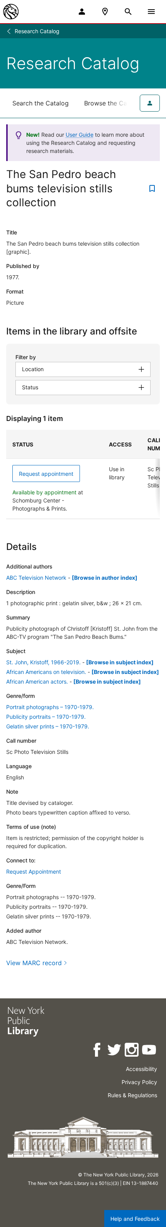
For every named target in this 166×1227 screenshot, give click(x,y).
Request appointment (46, 473)
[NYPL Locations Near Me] (105, 11)
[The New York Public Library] (11, 11)
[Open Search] (128, 11)
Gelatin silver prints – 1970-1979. (47, 726)
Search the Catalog (40, 103)
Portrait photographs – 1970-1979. (50, 707)
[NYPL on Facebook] (97, 1051)
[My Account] (81, 11)
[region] (83, 474)
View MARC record (34, 963)
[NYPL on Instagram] (132, 1051)
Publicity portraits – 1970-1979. (46, 716)
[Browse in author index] (104, 577)
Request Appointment (33, 871)
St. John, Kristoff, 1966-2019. (43, 662)
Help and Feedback (135, 1218)
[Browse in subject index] (120, 662)
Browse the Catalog (113, 103)
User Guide (79, 134)
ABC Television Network (36, 577)
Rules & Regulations (132, 1095)
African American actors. (37, 681)
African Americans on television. (46, 672)
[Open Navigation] (151, 11)
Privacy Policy (139, 1082)
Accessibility (141, 1069)
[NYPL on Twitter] (114, 1051)
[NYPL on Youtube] (149, 1051)
